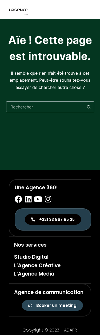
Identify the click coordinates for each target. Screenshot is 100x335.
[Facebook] (18, 199)
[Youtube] (38, 199)
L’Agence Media (34, 273)
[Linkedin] (28, 199)
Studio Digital (31, 257)
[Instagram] (48, 199)
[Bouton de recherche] (88, 106)
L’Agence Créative (37, 265)
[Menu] (91, 9)
